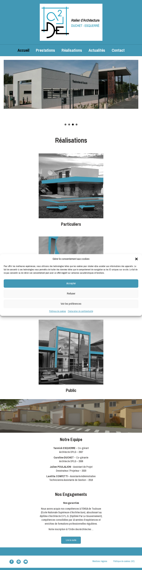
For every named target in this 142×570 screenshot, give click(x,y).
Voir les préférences (71, 304)
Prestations (45, 50)
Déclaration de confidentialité (80, 311)
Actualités (97, 50)
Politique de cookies (57, 311)
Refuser (71, 294)
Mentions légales (99, 561)
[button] (136, 259)
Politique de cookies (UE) (124, 561)
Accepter (71, 283)
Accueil (23, 50)
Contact (118, 50)
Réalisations (72, 50)
